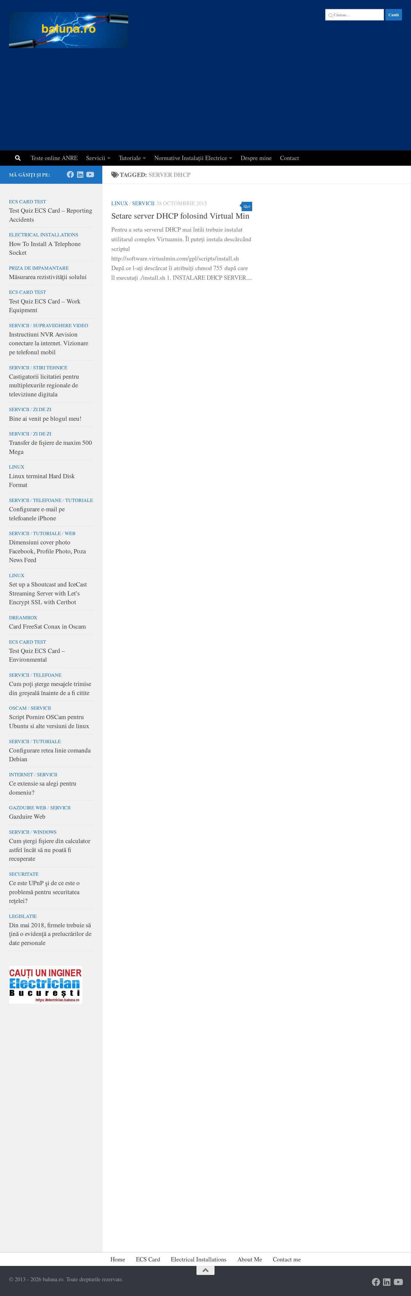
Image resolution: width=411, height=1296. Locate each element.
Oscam (18, 708)
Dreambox (23, 617)
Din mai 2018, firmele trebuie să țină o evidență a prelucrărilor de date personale (50, 934)
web (70, 533)
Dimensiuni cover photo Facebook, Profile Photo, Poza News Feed (47, 551)
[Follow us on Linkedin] (80, 174)
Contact (289, 158)
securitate (24, 874)
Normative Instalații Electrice (190, 158)
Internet (21, 774)
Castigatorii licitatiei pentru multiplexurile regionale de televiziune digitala (44, 385)
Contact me (287, 1259)
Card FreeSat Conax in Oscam (47, 626)
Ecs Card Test (27, 201)
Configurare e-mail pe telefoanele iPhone (37, 513)
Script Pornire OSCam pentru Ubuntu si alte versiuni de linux (49, 721)
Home (117, 1259)
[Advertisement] (205, 105)
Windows (45, 832)
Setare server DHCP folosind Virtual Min (180, 215)
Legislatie (23, 916)
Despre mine (256, 158)
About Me (249, 1259)
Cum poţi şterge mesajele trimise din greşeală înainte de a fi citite (50, 688)
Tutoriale (130, 158)
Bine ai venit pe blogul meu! (45, 418)
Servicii (95, 158)
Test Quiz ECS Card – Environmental (37, 655)
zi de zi (42, 409)
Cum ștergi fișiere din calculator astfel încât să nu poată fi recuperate (49, 849)
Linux (119, 203)
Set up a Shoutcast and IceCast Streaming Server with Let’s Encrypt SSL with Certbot (48, 593)
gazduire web (27, 807)
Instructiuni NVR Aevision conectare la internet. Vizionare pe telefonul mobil (48, 343)
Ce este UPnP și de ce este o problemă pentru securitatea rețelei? (44, 892)
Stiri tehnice (50, 367)
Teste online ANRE (54, 158)
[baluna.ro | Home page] (68, 30)
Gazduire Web (27, 816)
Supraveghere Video (60, 325)
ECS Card (148, 1259)
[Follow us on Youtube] (89, 174)
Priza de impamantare (39, 268)
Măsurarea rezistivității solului (48, 276)
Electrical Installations (43, 234)
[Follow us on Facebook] (70, 174)
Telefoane (47, 500)
